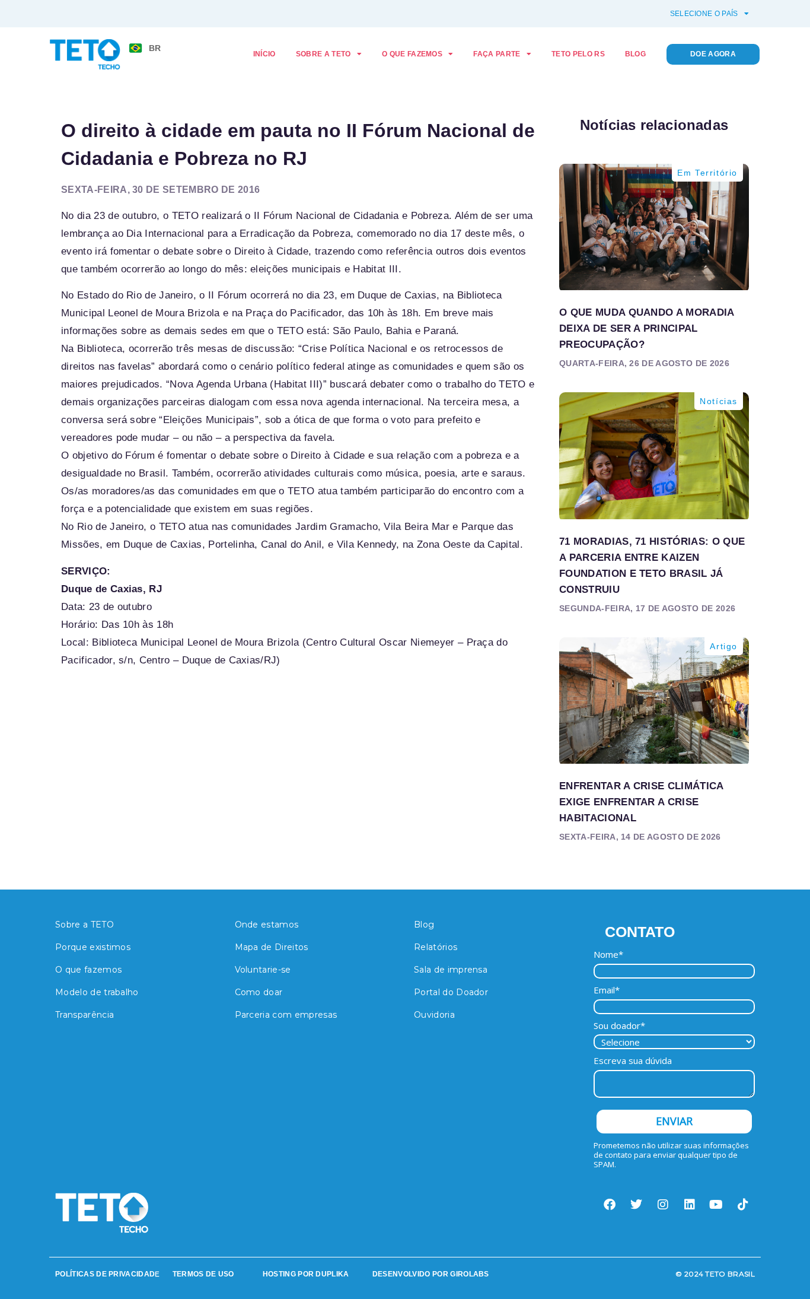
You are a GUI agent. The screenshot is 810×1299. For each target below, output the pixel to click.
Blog (635, 54)
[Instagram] (663, 1205)
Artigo (724, 646)
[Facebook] (609, 1205)
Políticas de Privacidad (105, 1274)
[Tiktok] (743, 1205)
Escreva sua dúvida (633, 1060)
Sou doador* (619, 1025)
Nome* (608, 954)
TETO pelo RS (578, 54)
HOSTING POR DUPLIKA (306, 1274)
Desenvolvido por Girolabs (430, 1274)
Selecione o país (704, 13)
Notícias (719, 401)
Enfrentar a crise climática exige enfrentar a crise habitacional (641, 802)
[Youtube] (716, 1205)
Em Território (707, 172)
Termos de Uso (203, 1274)
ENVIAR (674, 1121)
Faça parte (496, 54)
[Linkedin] (689, 1205)
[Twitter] (636, 1205)
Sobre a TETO (323, 54)
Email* (607, 990)
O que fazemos (412, 54)
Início (264, 54)
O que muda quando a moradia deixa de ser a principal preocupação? (646, 328)
